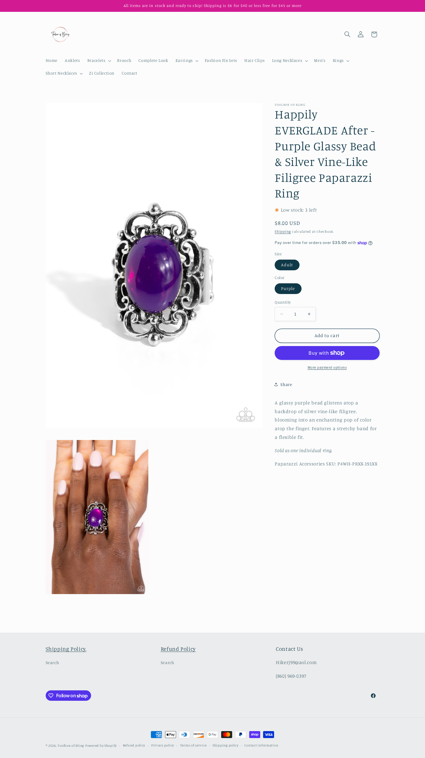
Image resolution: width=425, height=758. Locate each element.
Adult (287, 264)
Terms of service (193, 746)
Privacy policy (162, 746)
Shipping (283, 231)
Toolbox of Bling (71, 746)
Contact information (261, 746)
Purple (288, 288)
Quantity (283, 302)
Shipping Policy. (66, 648)
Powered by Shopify (101, 746)
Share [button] (286, 384)
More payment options (327, 367)
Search (52, 662)
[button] (99, 60)
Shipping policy (225, 746)
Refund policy (134, 746)
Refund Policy (178, 648)
